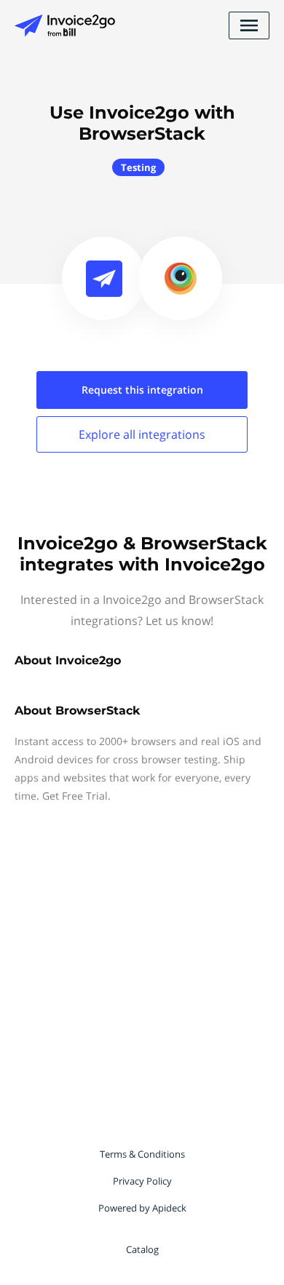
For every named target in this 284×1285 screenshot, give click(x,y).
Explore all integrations (142, 434)
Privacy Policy (142, 1180)
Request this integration (142, 390)
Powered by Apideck (142, 1207)
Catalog (142, 1249)
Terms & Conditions (142, 1154)
